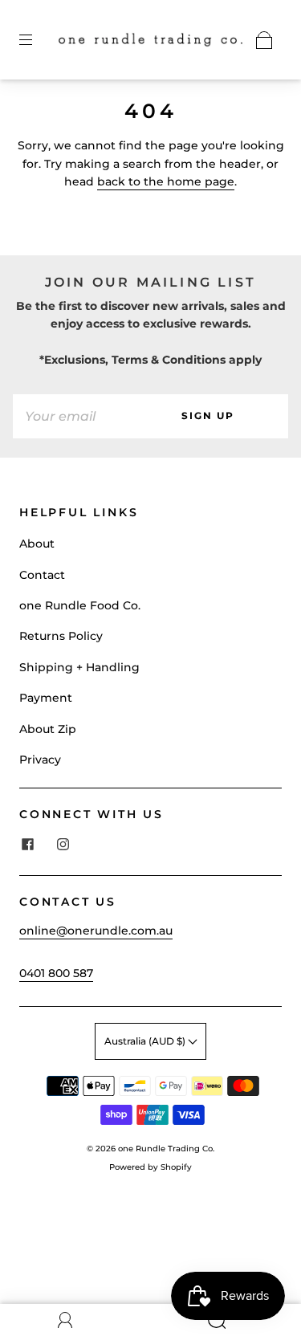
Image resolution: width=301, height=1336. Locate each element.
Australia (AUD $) (146, 1041)
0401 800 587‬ (56, 973)
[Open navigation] (37, 40)
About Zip (47, 729)
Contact (42, 575)
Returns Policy (61, 636)
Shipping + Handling (79, 667)
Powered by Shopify (150, 1167)
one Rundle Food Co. (79, 605)
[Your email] (70, 416)
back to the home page (165, 181)
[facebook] (27, 844)
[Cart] (264, 40)
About (37, 543)
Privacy (40, 759)
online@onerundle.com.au (96, 930)
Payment (45, 697)
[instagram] (62, 844)
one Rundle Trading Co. (166, 1148)
